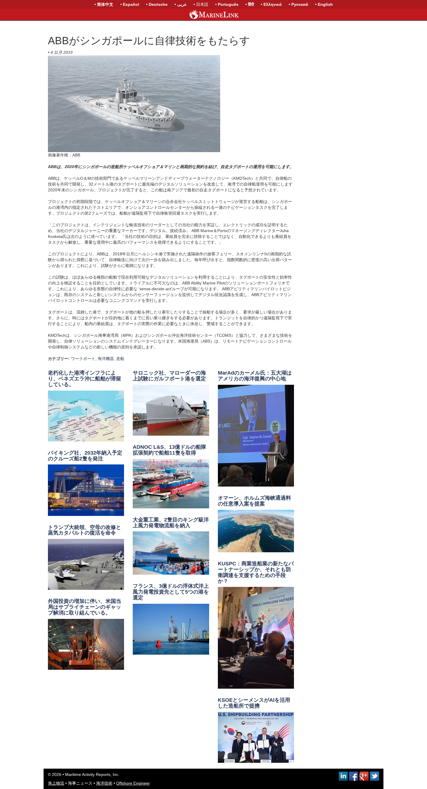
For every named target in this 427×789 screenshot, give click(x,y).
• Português (226, 4)
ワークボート (83, 358)
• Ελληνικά (271, 4)
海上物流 (56, 783)
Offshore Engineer (133, 783)
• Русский (298, 4)
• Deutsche (157, 4)
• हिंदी (249, 4)
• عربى (180, 4)
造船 (120, 358)
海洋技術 (104, 783)
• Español (129, 4)
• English (324, 4)
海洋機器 (106, 358)
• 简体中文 (103, 4)
